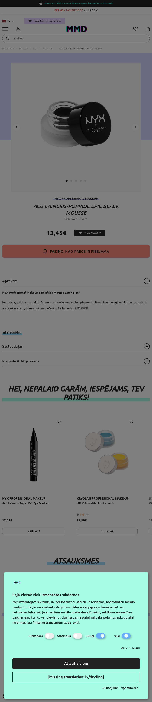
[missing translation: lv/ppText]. (56, 622)
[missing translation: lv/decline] (76, 677)
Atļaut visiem (76, 663)
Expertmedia (128, 688)
